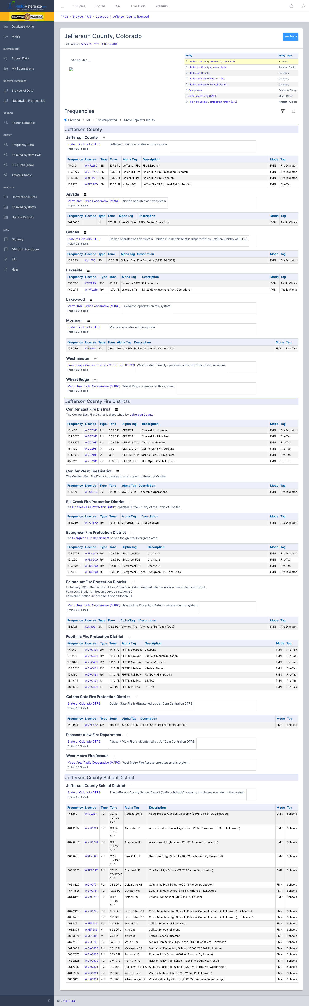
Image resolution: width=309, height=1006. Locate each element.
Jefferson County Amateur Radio (208, 67)
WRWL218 (91, 289)
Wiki (118, 6)
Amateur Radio (22, 175)
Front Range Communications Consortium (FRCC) (101, 365)
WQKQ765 (91, 897)
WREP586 (91, 856)
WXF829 (90, 178)
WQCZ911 (91, 430)
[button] (291, 6)
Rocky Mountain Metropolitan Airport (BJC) (213, 101)
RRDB (64, 16)
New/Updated (107, 120)
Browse (78, 16)
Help (15, 269)
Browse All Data (22, 90)
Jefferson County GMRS (202, 96)
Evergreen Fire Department (90, 538)
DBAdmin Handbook (26, 249)
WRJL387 (91, 813)
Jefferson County (124, 16)
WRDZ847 (91, 870)
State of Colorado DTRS (83, 144)
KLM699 (90, 626)
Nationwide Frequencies (28, 100)
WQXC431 (91, 649)
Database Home (23, 26)
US (89, 16)
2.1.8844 (69, 1001)
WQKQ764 (91, 842)
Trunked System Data (27, 155)
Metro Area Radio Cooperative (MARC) (93, 201)
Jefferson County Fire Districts (207, 78)
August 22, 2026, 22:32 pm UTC (99, 43)
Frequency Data (23, 145)
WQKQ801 (91, 828)
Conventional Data (24, 197)
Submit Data (20, 58)
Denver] (143, 16)
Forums (100, 6)
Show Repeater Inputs (139, 120)
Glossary (18, 239)
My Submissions (23, 68)
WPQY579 (91, 522)
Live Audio (138, 6)
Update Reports (23, 217)
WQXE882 (91, 724)
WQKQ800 (91, 948)
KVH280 (90, 260)
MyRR (16, 36)
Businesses (195, 90)
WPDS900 (91, 184)
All (88, 120)
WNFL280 (91, 165)
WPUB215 (91, 491)
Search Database (24, 122)
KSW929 (90, 283)
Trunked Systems (24, 207)
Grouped (74, 120)
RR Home (79, 6)
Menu (293, 36)
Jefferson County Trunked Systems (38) (212, 61)
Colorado (102, 16)
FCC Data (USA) (23, 165)
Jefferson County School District (208, 84)
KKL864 (90, 348)
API (14, 259)
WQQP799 (91, 171)
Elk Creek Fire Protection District (94, 507)
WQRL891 (91, 942)
